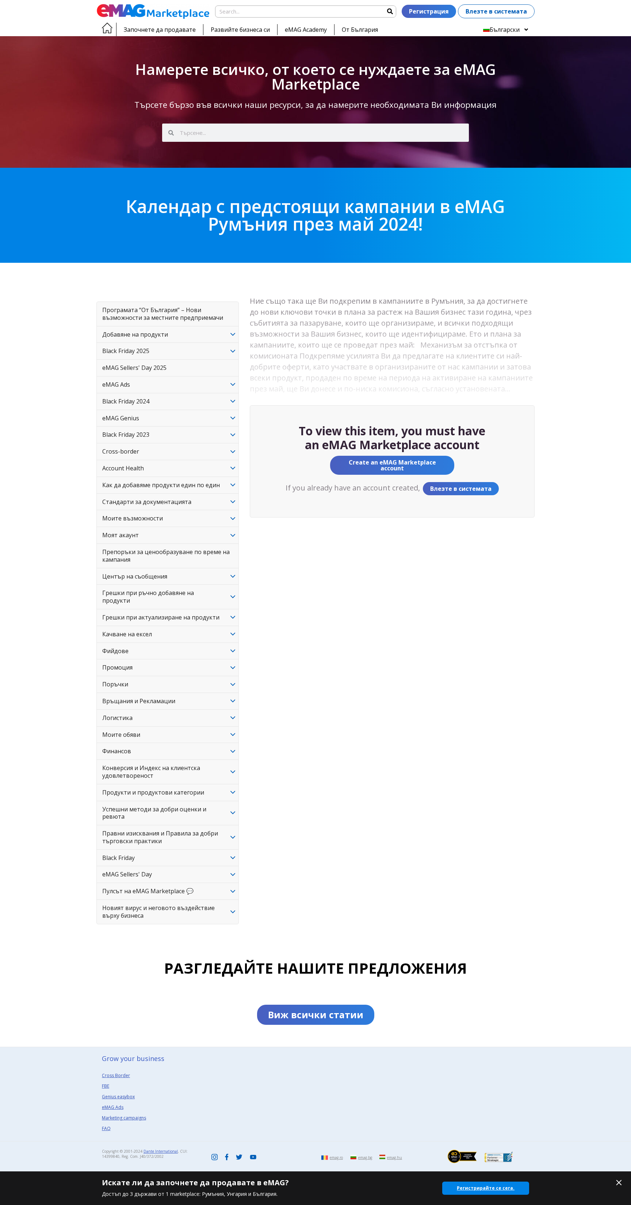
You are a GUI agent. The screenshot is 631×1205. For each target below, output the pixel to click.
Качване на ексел (127, 634)
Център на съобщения (134, 576)
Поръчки (115, 684)
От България (360, 30)
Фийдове (115, 651)
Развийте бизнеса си (240, 30)
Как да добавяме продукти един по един (161, 485)
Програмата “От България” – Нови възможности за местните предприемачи (162, 314)
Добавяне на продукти (135, 334)
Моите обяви (121, 735)
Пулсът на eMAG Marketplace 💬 (148, 891)
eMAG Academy (306, 30)
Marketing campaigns (124, 1118)
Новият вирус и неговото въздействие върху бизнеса (158, 912)
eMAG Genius (120, 418)
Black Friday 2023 (125, 435)
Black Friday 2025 (125, 351)
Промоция (117, 667)
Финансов (116, 751)
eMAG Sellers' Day (127, 874)
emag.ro (336, 1157)
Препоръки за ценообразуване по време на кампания (166, 556)
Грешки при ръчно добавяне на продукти (148, 597)
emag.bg (365, 1157)
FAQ (106, 1128)
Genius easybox (118, 1097)
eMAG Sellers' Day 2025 (134, 368)
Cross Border (116, 1075)
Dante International (161, 1151)
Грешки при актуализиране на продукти (160, 617)
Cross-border (120, 451)
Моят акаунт (120, 535)
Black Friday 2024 (125, 401)
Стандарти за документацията (146, 502)
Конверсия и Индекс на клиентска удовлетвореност (151, 772)
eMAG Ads (116, 384)
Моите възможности (132, 518)
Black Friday (118, 858)
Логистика (117, 718)
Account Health (123, 468)
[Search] (390, 11)
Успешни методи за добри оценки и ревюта (154, 813)
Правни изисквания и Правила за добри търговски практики (160, 837)
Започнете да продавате (160, 30)
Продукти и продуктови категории (153, 792)
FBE (105, 1086)
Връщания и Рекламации (138, 701)
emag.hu (394, 1157)
